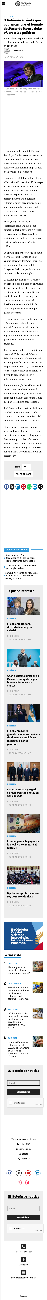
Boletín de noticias (25, 1071)
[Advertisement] (23, 122)
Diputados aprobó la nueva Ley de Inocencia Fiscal (23, 895)
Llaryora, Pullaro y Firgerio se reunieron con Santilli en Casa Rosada (23, 793)
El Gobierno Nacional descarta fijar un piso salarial (20, 567)
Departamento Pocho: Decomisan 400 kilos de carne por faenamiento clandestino (20, 558)
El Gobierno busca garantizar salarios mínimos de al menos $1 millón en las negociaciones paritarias (23, 737)
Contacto (23, 1153)
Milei (26, 467)
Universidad (14, 983)
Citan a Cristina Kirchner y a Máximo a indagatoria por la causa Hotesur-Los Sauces (23, 680)
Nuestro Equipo (23, 1149)
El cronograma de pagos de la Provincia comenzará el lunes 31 (23, 844)
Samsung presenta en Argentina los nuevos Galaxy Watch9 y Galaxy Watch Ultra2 (21, 576)
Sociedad (13, 1009)
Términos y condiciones (23, 1139)
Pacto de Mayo (23, 474)
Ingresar (25, 1158)
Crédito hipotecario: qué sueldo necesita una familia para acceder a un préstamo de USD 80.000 (18, 1020)
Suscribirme (23, 1092)
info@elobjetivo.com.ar (23, 1277)
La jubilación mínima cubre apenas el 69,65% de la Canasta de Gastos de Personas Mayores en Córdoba (18, 1049)
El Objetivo (17, 50)
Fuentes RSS (23, 1144)
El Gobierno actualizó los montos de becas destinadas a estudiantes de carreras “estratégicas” (19, 993)
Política (8, 16)
